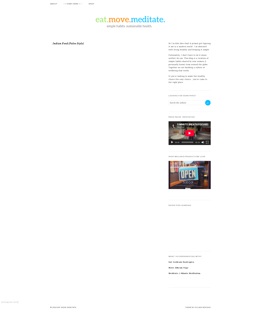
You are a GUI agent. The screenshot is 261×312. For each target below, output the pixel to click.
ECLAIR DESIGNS (203, 307)
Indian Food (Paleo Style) (68, 43)
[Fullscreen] (207, 142)
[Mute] (202, 142)
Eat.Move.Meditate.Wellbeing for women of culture (130, 22)
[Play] (172, 142)
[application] (190, 133)
